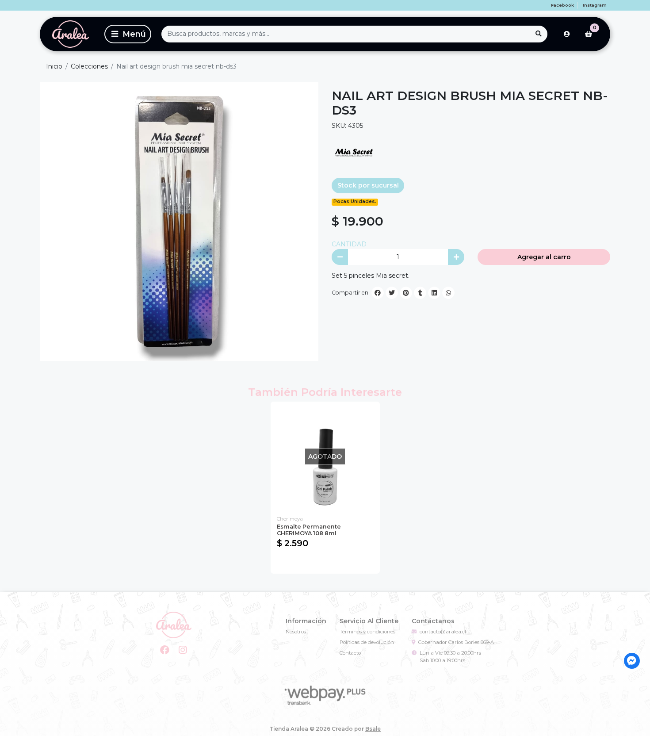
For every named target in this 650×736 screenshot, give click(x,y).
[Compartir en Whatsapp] (448, 293)
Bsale (373, 728)
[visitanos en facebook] (165, 650)
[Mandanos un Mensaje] (632, 661)
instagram (595, 5)
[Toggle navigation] (127, 34)
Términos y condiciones (367, 632)
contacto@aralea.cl (443, 632)
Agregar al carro (544, 257)
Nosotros (296, 632)
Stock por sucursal (368, 185)
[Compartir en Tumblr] (420, 293)
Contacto (350, 653)
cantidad (349, 244)
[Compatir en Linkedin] (434, 293)
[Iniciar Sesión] (567, 34)
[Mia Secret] (354, 152)
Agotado (325, 563)
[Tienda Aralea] (70, 34)
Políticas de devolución (367, 642)
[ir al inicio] (174, 625)
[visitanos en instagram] (183, 650)
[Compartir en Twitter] (392, 293)
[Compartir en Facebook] (377, 293)
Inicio (54, 66)
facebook (562, 5)
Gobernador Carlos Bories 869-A (456, 642)
